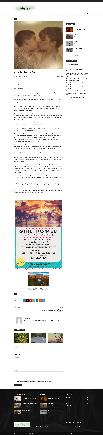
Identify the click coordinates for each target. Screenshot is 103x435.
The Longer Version (78, 48)
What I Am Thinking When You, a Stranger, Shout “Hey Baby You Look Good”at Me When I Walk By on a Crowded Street (51, 310)
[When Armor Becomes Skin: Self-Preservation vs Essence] (69, 29)
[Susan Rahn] (15, 76)
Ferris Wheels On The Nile (53, 344)
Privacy (69, 433)
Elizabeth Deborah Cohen (71, 93)
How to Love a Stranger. (77, 66)
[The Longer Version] (69, 50)
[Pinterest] (30, 300)
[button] (87, 13)
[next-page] (17, 348)
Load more (77, 55)
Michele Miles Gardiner (71, 73)
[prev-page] (15, 348)
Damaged (16, 309)
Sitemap (65, 433)
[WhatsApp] (33, 300)
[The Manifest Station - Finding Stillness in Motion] (25, 7)
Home (15, 17)
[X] (27, 300)
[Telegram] (43, 300)
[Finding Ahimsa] (38, 338)
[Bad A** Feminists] (17, 412)
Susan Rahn (19, 76)
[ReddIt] (40, 300)
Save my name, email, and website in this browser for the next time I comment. (34, 381)
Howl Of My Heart (74, 64)
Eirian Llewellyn (69, 90)
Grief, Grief (76, 34)
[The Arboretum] (21, 338)
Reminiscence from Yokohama (79, 97)
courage (19, 17)
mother (19, 293)
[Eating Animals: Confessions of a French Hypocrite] (17, 405)
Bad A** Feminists (26, 410)
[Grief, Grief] (69, 36)
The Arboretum (17, 344)
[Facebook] (24, 300)
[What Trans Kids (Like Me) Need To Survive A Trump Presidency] (17, 398)
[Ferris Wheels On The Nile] (55, 338)
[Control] (69, 43)
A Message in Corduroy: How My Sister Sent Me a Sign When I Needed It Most (77, 75)
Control (75, 41)
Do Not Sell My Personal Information (80, 433)
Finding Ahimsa (34, 344)
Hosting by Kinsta (38, 428)
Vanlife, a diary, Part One (80, 90)
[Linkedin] (37, 300)
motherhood (24, 293)
